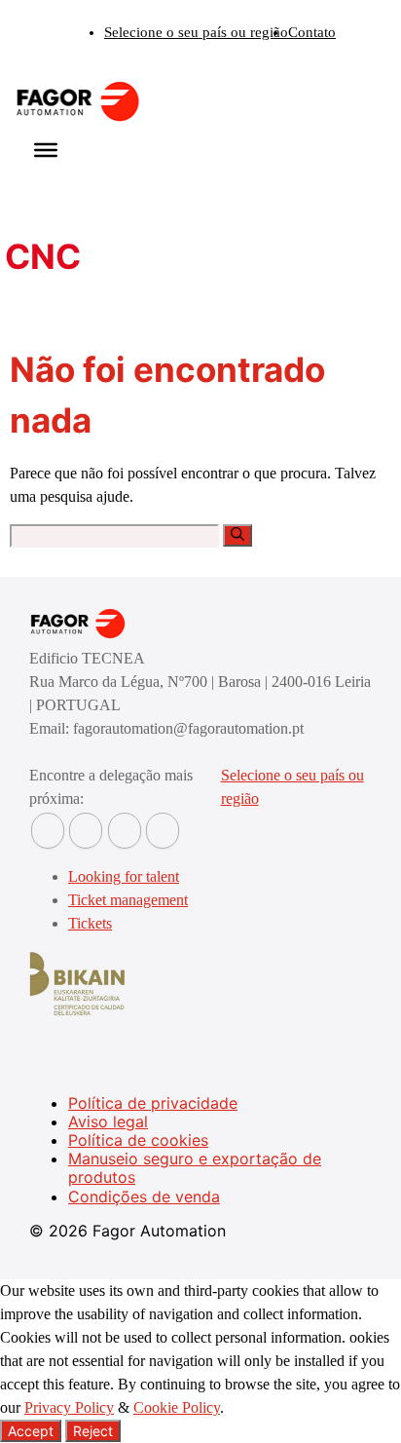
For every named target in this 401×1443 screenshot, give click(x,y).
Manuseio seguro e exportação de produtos (194, 1168)
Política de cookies (138, 1140)
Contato (312, 32)
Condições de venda (144, 1196)
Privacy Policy (69, 1407)
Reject (93, 1431)
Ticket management (128, 900)
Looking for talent (123, 876)
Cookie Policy (176, 1407)
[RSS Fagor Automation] (162, 831)
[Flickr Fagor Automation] (47, 831)
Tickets (90, 923)
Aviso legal (108, 1121)
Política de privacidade (152, 1103)
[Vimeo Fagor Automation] (124, 831)
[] (237, 535)
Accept (31, 1431)
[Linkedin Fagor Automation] (85, 831)
